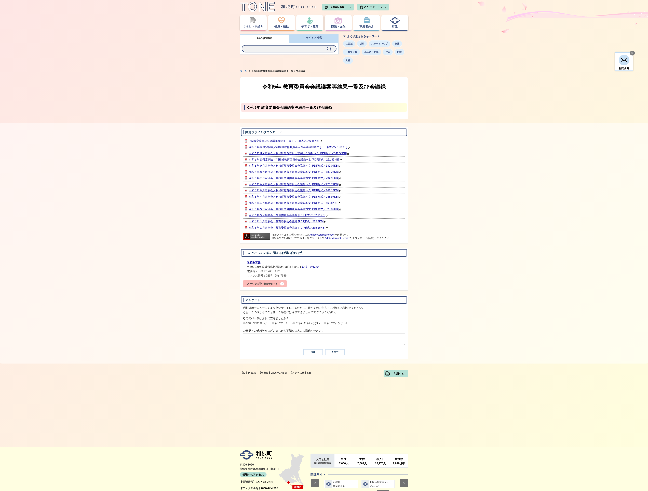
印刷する (399, 373)
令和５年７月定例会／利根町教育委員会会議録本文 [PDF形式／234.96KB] (294, 178)
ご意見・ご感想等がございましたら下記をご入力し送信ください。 (283, 330)
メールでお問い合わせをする (262, 283)
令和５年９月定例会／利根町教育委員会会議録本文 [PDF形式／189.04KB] (294, 165)
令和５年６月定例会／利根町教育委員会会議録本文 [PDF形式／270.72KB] (294, 184)
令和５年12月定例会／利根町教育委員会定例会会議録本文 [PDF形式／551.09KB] (298, 147)
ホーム (243, 71)
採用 (362, 43)
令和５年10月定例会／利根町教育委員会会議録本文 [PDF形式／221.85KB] (294, 159)
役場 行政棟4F (311, 266)
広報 (399, 52)
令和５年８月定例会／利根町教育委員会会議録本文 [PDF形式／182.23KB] (294, 171)
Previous (315, 483)
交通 (397, 43)
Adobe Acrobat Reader (321, 234)
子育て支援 (351, 52)
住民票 (349, 43)
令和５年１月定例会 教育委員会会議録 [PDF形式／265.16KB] (287, 227)
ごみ (387, 52)
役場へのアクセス (253, 474)
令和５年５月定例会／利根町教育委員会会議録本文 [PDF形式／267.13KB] (294, 190)
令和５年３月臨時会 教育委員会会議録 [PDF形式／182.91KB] (287, 215)
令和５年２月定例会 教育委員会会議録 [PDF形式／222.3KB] (286, 221)
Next (404, 483)
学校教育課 (254, 262)
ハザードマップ (379, 43)
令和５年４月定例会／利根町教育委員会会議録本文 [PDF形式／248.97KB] (294, 196)
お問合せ (624, 68)
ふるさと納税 (371, 52)
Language (338, 6)
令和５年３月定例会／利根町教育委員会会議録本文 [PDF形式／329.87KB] (294, 209)
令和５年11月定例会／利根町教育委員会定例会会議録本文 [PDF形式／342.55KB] (298, 153)
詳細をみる (342, 484)
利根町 (256, 455)
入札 (348, 60)
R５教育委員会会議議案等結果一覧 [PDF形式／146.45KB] (284, 140)
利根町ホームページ (278, 7)
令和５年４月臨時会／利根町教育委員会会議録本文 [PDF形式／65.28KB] (293, 202)
